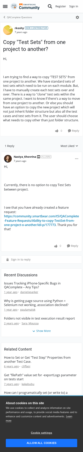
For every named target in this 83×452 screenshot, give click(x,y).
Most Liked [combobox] (69, 146)
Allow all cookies (41, 443)
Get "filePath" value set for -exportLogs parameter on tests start (40, 377)
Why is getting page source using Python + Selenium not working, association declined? (36, 303)
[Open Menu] (77, 17)
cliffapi (26, 366)
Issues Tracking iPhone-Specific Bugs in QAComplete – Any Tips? (32, 285)
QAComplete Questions (19, 17)
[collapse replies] (41, 154)
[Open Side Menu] (5, 6)
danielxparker (29, 292)
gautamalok (27, 309)
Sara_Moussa (30, 323)
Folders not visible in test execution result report (39, 318)
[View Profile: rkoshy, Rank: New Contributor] (8, 30)
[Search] (50, 6)
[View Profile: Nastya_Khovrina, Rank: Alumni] (8, 159)
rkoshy (19, 28)
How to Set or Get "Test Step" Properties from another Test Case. (37, 360)
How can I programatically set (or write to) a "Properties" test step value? (36, 395)
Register (60, 6)
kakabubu (28, 384)
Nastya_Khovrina (25, 157)
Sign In (73, 6)
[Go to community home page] (25, 6)
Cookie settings (41, 432)
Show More (43, 331)
